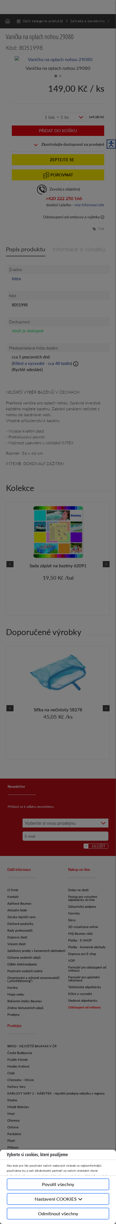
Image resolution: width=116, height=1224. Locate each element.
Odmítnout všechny (58, 1213)
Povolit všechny (58, 1184)
